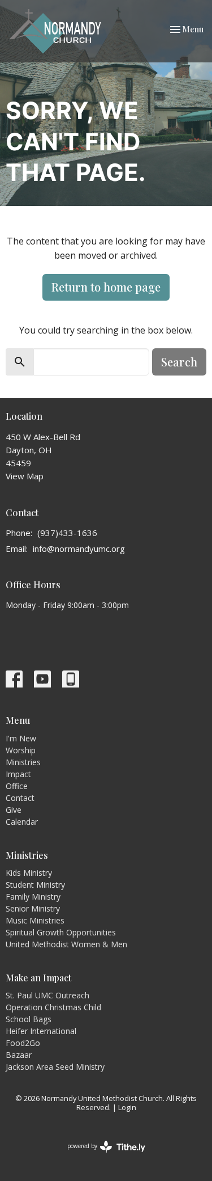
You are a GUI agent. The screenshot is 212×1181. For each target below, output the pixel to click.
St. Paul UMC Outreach (47, 995)
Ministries (23, 762)
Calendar (22, 821)
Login (127, 1107)
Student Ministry (35, 884)
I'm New (21, 738)
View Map (25, 476)
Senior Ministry (33, 908)
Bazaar (19, 1054)
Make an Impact (38, 978)
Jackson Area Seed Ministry (55, 1066)
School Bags (28, 1019)
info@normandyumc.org (79, 548)
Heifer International (41, 1031)
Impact (18, 774)
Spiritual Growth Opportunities (61, 932)
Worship (21, 750)
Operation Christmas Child (53, 1007)
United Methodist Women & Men (66, 944)
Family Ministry (33, 896)
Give (13, 809)
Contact (20, 797)
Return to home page (106, 286)
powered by (100, 1155)
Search (179, 361)
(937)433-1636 (67, 532)
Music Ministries (35, 920)
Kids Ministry (29, 872)
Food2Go (23, 1042)
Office (17, 786)
